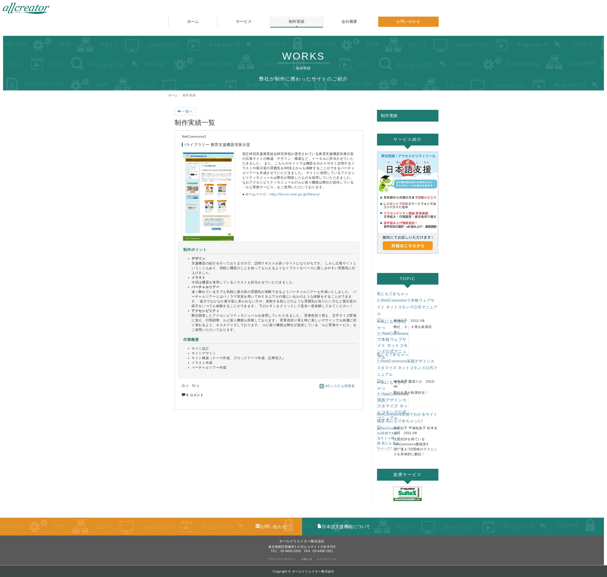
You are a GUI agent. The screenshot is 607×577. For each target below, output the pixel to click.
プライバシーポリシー (282, 559)
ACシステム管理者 (340, 386)
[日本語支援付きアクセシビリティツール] (408, 202)
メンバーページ (326, 559)
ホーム (173, 95)
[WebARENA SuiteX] (408, 494)
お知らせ (306, 559)
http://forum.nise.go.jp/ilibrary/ (295, 194)
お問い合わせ (273, 526)
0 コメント (194, 395)
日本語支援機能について (346, 526)
